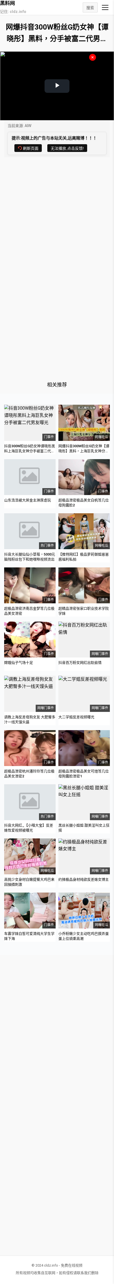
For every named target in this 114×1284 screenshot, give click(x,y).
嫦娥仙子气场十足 (18, 663)
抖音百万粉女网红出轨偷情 (80, 663)
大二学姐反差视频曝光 (76, 717)
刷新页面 (30, 148)
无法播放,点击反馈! (67, 148)
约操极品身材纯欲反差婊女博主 (83, 879)
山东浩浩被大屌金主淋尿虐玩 (27, 500)
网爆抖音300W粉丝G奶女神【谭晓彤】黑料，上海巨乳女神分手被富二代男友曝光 (83, 451)
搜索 (90, 8)
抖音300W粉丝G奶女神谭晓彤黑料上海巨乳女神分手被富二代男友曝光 (29, 451)
